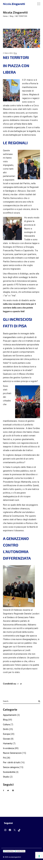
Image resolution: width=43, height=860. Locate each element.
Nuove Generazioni (12, 753)
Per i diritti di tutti (11, 762)
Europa (6, 734)
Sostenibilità (9, 772)
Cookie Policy (20, 851)
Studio (6, 776)
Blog (11, 16)
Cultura (6, 724)
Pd (4, 757)
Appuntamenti (9, 715)
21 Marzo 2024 (7, 53)
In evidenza (8, 748)
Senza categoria (11, 767)
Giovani (6, 738)
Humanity (7, 743)
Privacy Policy (9, 851)
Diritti (5, 729)
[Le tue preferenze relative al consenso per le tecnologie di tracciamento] (39, 856)
